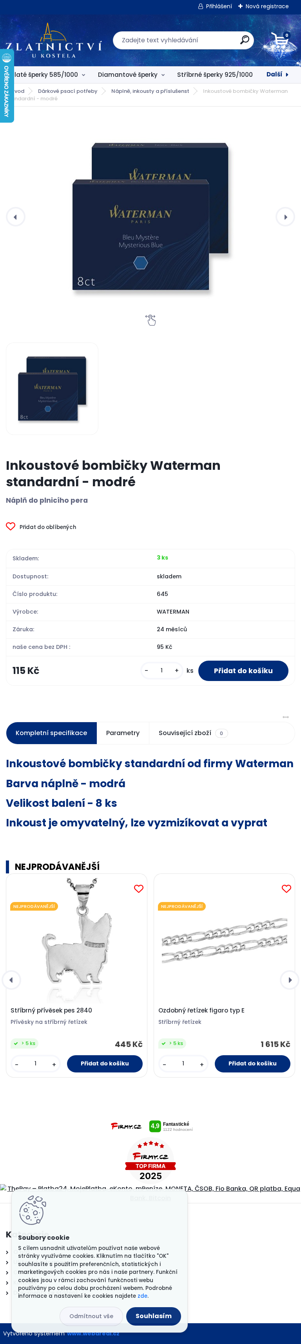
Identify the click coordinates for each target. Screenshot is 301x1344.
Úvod (17, 91)
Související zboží (191, 732)
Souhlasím (154, 1315)
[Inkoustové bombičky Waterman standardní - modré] (150, 217)
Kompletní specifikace (51, 732)
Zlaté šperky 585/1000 (44, 75)
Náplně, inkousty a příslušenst (150, 91)
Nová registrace (267, 6)
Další (275, 74)
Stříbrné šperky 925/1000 (215, 75)
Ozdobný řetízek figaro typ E (201, 1010)
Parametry (123, 732)
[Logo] (54, 40)
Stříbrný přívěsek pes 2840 (51, 1010)
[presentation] (15, 216)
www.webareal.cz (93, 1333)
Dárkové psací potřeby (68, 91)
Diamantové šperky (128, 75)
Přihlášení (219, 6)
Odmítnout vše (91, 1316)
